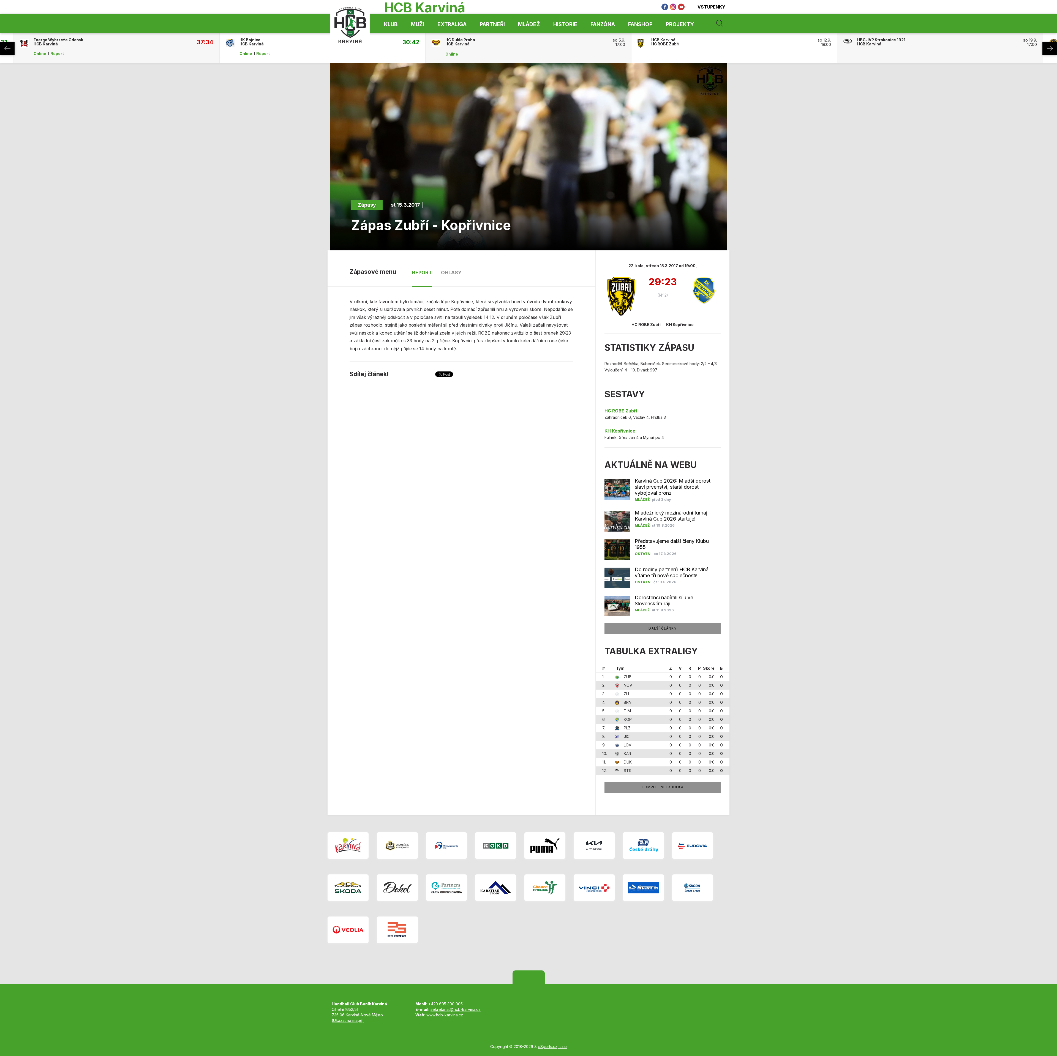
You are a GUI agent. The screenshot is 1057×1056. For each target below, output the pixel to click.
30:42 (410, 42)
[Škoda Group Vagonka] (692, 887)
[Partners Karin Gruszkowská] (446, 887)
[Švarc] (643, 887)
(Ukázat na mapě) (348, 1020)
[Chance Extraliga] (544, 887)
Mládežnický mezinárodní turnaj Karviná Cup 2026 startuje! (671, 516)
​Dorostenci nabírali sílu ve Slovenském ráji (664, 600)
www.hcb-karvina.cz (444, 1015)
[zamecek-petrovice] (397, 845)
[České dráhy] (643, 845)
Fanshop (640, 24)
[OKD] (495, 845)
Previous (7, 48)
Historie (565, 24)
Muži (417, 24)
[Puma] (544, 845)
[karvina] (348, 845)
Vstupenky (711, 7)
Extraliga (452, 24)
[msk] (446, 845)
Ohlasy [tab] (451, 272)
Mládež (529, 24)
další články (662, 628)
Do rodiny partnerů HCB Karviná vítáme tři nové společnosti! (672, 572)
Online (40, 54)
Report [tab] (422, 272)
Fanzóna (602, 24)
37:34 (205, 42)
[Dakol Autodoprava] (397, 887)
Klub (391, 24)
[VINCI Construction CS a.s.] (594, 887)
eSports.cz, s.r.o (552, 1046)
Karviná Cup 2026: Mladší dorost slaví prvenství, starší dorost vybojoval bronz (672, 487)
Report (57, 54)
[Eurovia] (692, 845)
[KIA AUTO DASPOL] (594, 845)
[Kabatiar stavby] (495, 887)
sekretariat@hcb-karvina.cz (456, 1009)
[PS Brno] (397, 930)
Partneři (492, 24)
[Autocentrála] (348, 887)
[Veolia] (348, 930)
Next (1049, 48)
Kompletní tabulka (662, 787)
